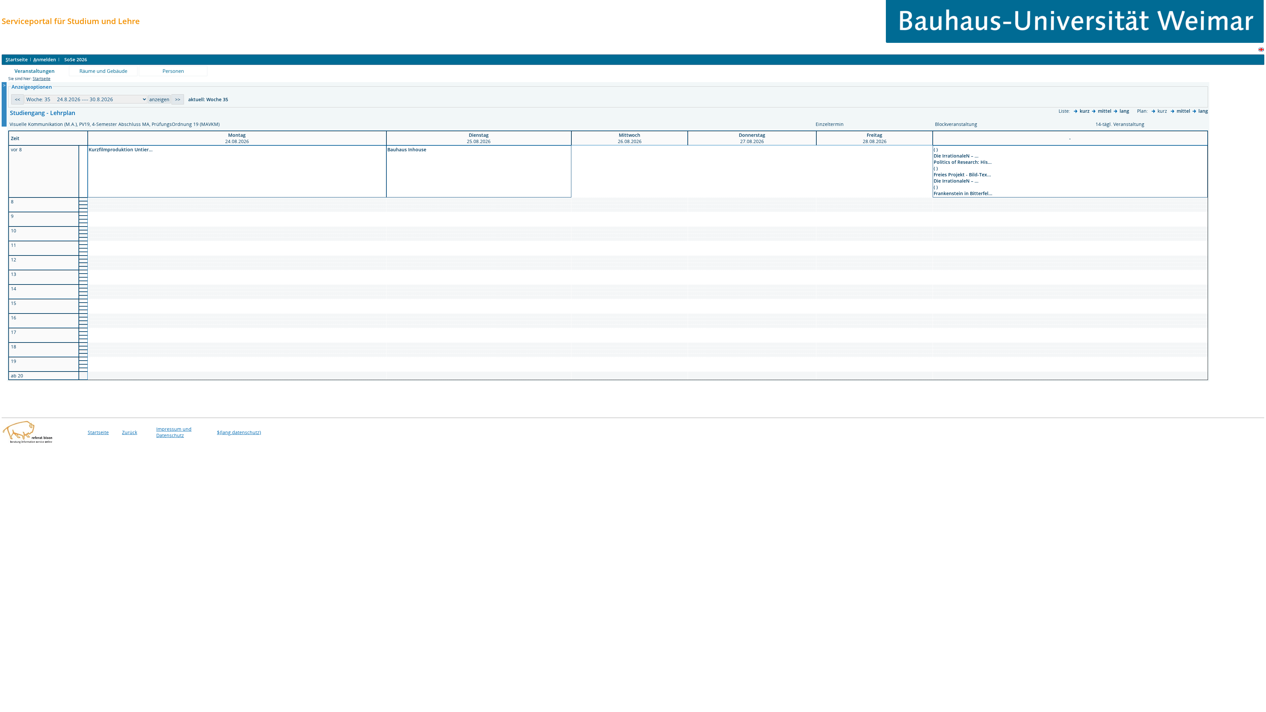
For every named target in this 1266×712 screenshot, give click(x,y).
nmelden (44, 59)
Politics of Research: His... (963, 162)
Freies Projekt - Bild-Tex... (962, 174)
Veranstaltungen (35, 71)
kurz (1085, 111)
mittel (1104, 111)
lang (1124, 111)
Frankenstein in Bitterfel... (963, 193)
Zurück (129, 432)
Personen (173, 71)
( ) (936, 149)
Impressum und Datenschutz (174, 432)
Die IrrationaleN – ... (956, 156)
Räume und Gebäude (103, 71)
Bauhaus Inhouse (406, 149)
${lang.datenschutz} (239, 432)
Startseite (41, 78)
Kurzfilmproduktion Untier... (121, 149)
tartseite (17, 59)
